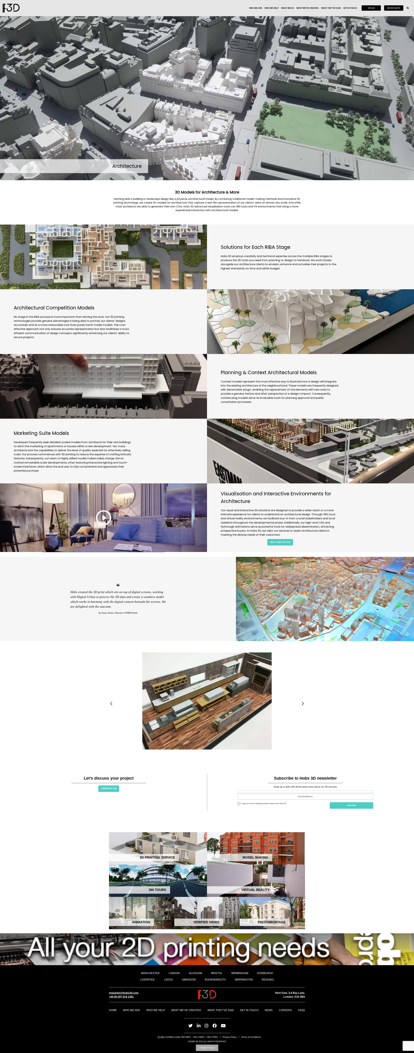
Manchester (150, 973)
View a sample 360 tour (280, 542)
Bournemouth (215, 979)
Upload (371, 8)
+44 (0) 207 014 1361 (121, 996)
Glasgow (195, 973)
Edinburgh (265, 973)
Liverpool (147, 979)
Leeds (168, 979)
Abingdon (189, 979)
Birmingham (239, 973)
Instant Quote (393, 8)
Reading (268, 979)
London (174, 973)
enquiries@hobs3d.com (123, 992)
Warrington (244, 979)
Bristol (216, 973)
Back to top (207, 1047)
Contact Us (109, 788)
